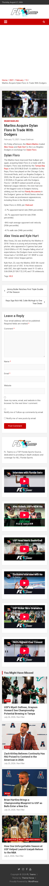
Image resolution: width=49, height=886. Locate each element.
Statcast (29, 205)
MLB (11, 276)
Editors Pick (10, 840)
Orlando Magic (33, 840)
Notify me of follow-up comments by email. (23, 412)
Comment (9, 328)
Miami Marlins (11, 121)
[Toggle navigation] (5, 22)
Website (7, 385)
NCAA (7, 701)
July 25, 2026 (9, 763)
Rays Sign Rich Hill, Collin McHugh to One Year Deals (24, 302)
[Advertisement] (24, 52)
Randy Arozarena (33, 191)
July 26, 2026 (9, 717)
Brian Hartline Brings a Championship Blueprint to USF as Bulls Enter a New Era (23, 803)
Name (7, 361)
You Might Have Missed (18, 672)
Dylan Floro (31, 150)
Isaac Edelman (27, 139)
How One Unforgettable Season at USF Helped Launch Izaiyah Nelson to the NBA (23, 849)
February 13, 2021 (11, 139)
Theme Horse (28, 878)
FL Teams (31, 874)
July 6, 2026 (9, 856)
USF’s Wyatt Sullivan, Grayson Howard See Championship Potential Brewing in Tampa (20, 710)
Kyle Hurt (22, 147)
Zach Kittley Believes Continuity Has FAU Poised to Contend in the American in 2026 (24, 756)
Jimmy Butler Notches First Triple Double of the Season (25, 290)
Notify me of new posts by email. (21, 418)
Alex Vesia (8, 147)
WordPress (33, 881)
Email (7, 373)
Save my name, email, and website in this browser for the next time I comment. (22, 401)
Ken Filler (21, 717)
